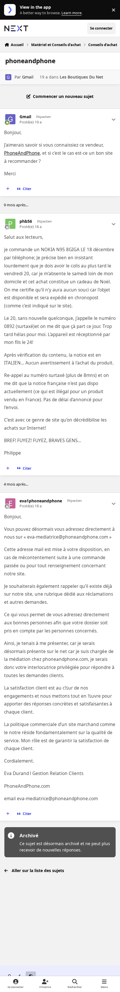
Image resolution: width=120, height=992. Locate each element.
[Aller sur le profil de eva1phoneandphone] (10, 503)
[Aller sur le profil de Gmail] (8, 77)
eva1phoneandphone (41, 501)
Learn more (11, 10)
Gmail (27, 77)
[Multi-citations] (7, 189)
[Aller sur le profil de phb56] (10, 224)
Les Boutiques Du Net (81, 77)
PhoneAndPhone (22, 153)
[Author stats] (113, 119)
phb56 (26, 221)
